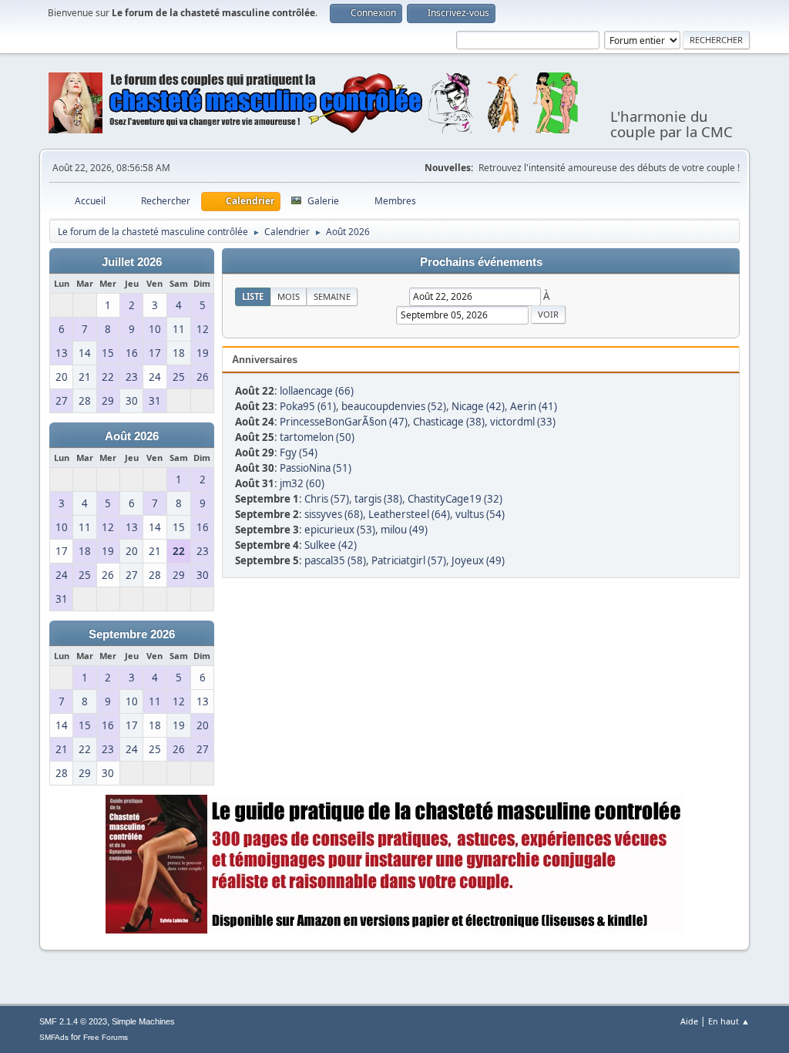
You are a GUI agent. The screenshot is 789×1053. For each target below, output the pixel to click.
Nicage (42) (478, 406)
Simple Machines (143, 1021)
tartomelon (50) (317, 437)
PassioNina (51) (315, 468)
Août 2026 (132, 436)
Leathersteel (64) (409, 514)
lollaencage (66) (317, 391)
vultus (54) (480, 514)
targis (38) (378, 499)
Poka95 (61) (308, 406)
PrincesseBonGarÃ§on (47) (344, 422)
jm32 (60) (302, 483)
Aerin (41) (533, 406)
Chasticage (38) (449, 422)
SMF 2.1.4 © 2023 (73, 1021)
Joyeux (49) (478, 560)
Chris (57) (326, 499)
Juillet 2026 (132, 262)
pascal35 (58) (335, 560)
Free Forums (105, 1037)
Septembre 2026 (132, 634)
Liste (253, 296)
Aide (689, 1021)
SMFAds (54, 1037)
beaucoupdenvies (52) (393, 406)
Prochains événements (481, 262)
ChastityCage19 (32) (455, 499)
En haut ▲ (729, 1021)
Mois (288, 296)
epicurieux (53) (339, 530)
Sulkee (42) (330, 545)
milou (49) (404, 530)
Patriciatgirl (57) (408, 560)
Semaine (332, 296)
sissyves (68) (333, 514)
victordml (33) (523, 422)
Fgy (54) (298, 452)
